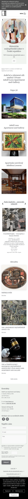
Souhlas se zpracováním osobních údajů (13, 457)
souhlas (22, 480)
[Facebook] (3, 430)
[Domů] (4, 13)
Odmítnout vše (19, 491)
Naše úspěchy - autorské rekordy (14, 214)
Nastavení (7, 491)
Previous (3, 20)
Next (25, 20)
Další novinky (14, 390)
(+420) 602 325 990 (11, 415)
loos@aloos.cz (9, 413)
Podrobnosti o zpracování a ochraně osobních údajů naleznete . (13, 460)
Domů (3, 80)
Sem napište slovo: (5, 464)
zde (18, 460)
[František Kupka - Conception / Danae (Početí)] (14, 231)
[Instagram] (7, 430)
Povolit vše (14, 495)
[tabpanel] (14, 47)
